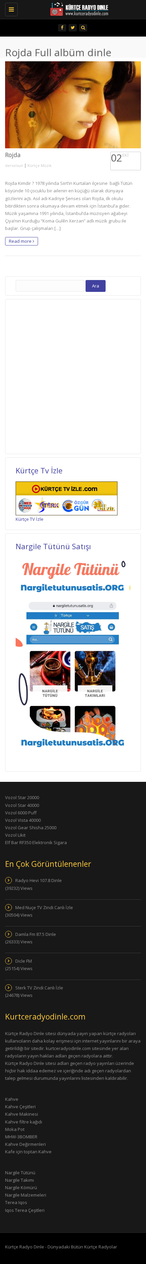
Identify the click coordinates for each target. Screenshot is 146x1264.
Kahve (11, 1099)
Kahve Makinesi (21, 1114)
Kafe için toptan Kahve (28, 1152)
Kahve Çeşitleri (20, 1107)
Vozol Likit (15, 835)
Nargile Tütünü (20, 1173)
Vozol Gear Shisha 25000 (30, 827)
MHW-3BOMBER (21, 1137)
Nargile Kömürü (21, 1187)
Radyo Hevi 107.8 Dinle (38, 880)
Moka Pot (14, 1129)
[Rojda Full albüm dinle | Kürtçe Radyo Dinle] (69, 8)
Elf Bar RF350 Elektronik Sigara (36, 842)
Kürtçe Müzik (40, 165)
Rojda (13, 155)
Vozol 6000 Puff (21, 813)
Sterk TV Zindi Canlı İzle (39, 988)
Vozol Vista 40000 (23, 820)
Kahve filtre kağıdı (23, 1122)
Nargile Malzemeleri (25, 1195)
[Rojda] (73, 105)
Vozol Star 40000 (22, 805)
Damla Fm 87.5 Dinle (35, 934)
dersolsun (14, 165)
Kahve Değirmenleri (25, 1144)
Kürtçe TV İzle (29, 519)
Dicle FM (23, 961)
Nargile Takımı (19, 1180)
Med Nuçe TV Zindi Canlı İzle (44, 907)
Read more (21, 241)
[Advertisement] (73, 375)
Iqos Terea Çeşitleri (24, 1210)
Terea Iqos (16, 1202)
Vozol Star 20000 (22, 797)
